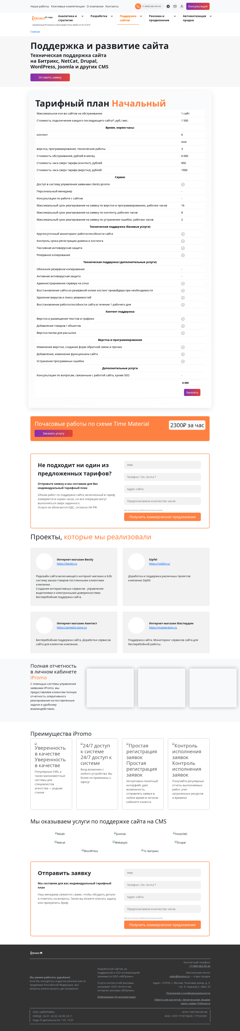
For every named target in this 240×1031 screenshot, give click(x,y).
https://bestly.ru (67, 564)
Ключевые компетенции (68, 6)
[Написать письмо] (175, 6)
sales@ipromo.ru (180, 976)
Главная (35, 31)
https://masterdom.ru (163, 627)
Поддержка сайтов (128, 18)
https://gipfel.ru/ (159, 564)
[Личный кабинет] (182, 6)
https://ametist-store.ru (72, 627)
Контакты (112, 6)
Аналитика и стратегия (67, 18)
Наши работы (39, 6)
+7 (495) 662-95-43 (199, 966)
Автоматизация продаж (194, 18)
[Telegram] (168, 6)
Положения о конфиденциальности (188, 993)
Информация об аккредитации (117, 997)
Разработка (99, 16)
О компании (95, 6)
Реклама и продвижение (159, 18)
